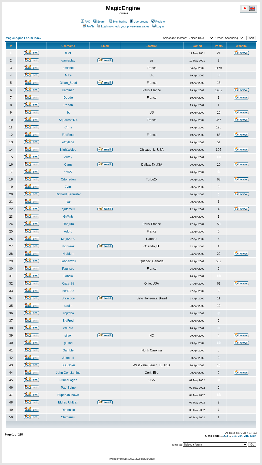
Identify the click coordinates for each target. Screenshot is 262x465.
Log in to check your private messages (125, 26)
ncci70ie (68, 291)
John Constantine (68, 373)
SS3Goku (68, 365)
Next (253, 435)
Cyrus (68, 164)
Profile (90, 26)
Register (160, 21)
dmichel (68, 68)
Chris (68, 127)
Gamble (68, 350)
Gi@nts (68, 216)
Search (101, 21)
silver (68, 335)
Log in (160, 26)
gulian (68, 343)
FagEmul (68, 135)
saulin (68, 306)
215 (246, 435)
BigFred (68, 320)
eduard (68, 328)
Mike (68, 75)
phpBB (123, 458)
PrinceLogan (68, 380)
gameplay (68, 60)
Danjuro (68, 224)
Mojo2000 (68, 239)
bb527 (68, 172)
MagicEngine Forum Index (23, 37)
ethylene (68, 142)
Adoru (68, 231)
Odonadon (68, 179)
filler (68, 53)
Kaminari (68, 90)
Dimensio (68, 410)
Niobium (68, 254)
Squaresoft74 (68, 120)
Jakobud (68, 358)
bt (68, 112)
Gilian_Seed (68, 83)
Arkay (68, 157)
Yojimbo (68, 313)
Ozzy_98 (68, 283)
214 (240, 435)
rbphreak (68, 246)
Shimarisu (68, 417)
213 (234, 435)
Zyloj (68, 187)
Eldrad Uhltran (68, 402)
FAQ (87, 21)
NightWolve (68, 149)
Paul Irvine (68, 387)
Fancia (68, 276)
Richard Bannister (68, 194)
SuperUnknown (68, 395)
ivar (68, 202)
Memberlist (120, 21)
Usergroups (141, 21)
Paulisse (68, 268)
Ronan (68, 105)
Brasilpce (68, 298)
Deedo (68, 97)
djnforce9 (68, 209)
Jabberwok (68, 261)
